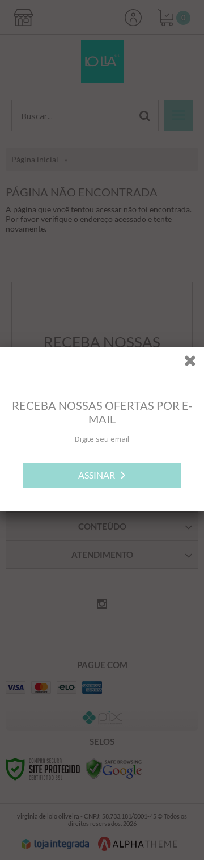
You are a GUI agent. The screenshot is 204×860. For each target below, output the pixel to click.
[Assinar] (102, 476)
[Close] (194, 363)
